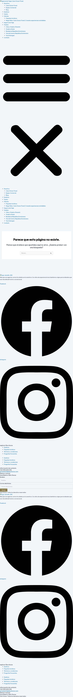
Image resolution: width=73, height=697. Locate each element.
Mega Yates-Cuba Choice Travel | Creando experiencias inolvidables (26, 20)
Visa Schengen (10, 35)
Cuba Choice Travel (11, 5)
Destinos (6, 12)
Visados (6, 25)
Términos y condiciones (11, 451)
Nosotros (6, 3)
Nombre (2, 477)
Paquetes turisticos (11, 18)
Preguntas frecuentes (10, 454)
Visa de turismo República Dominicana (17, 33)
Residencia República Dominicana (15, 31)
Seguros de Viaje (9, 22)
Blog (7, 10)
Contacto (6, 37)
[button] (36, 114)
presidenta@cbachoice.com (9, 471)
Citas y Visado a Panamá (13, 27)
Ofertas (6, 16)
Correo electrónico (5, 483)
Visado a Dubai (10, 29)
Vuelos (6, 14)
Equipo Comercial (11, 7)
